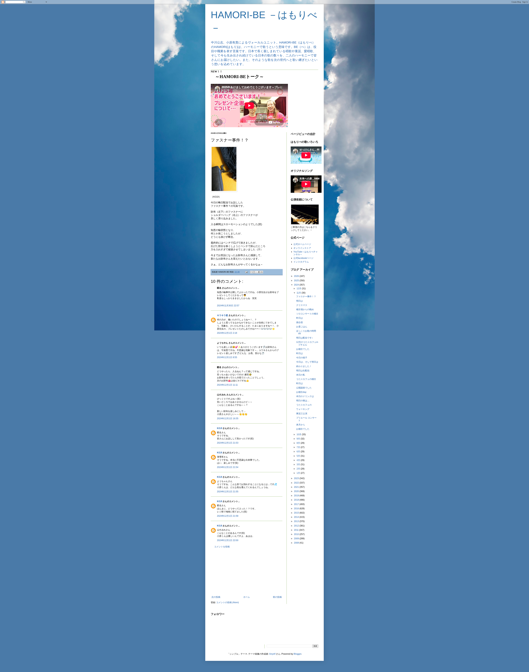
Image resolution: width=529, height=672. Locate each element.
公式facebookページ (303, 258)
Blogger (297, 654)
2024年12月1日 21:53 (227, 443)
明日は (299, 301)
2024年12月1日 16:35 (227, 418)
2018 (296, 500)
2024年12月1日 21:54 (227, 467)
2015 (296, 513)
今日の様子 (301, 357)
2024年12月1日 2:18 (227, 333)
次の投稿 (215, 597)
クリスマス (301, 305)
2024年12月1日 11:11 (227, 385)
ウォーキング (302, 409)
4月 (299, 460)
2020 (296, 491)
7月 (299, 447)
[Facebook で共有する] (259, 272)
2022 (296, 483)
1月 (299, 473)
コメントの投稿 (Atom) (227, 602)
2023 (296, 478)
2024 (296, 285)
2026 (296, 276)
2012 (296, 526)
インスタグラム (301, 262)
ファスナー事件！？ (306, 296)
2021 (296, 487)
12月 (299, 288)
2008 (296, 543)
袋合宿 (299, 322)
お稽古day (301, 392)
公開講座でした (304, 388)
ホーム (246, 597)
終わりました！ (304, 366)
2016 (296, 508)
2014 (296, 517)
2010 (296, 534)
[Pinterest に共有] (261, 272)
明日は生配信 (302, 370)
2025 (296, 280)
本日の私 (300, 375)
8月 (299, 443)
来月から (300, 424)
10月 (299, 434)
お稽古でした (302, 349)
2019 (296, 495)
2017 (296, 504)
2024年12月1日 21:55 (227, 491)
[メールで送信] (251, 272)
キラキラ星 (222, 315)
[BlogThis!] (254, 272)
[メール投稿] (246, 272)
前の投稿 (277, 597)
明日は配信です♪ (304, 338)
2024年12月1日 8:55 (227, 357)
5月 (299, 456)
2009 (296, 538)
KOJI (219, 428)
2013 (296, 521)
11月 (299, 293)
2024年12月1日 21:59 (227, 516)
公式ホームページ (302, 244)
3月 (299, 464)
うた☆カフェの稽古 (306, 379)
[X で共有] (256, 272)
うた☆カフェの (304, 405)
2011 (296, 530)
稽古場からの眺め (305, 309)
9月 (299, 439)
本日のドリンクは (305, 396)
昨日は (299, 318)
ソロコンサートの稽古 (307, 314)
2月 (299, 469)
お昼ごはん (301, 326)
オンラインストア (302, 248)
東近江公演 (301, 413)
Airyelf (272, 654)
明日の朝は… (302, 400)
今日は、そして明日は (307, 362)
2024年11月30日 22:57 (228, 305)
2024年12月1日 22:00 (227, 540)
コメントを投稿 (222, 546)
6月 (299, 451)
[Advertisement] (246, 572)
